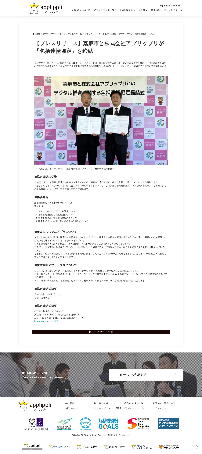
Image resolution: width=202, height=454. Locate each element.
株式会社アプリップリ (45, 34)
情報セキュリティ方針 (163, 403)
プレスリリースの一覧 (102, 331)
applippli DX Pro (81, 10)
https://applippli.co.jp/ (46, 321)
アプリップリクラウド (105, 10)
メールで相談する (133, 375)
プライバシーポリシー (134, 408)
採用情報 (155, 10)
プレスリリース (75, 34)
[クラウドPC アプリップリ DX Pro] (87, 447)
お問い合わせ (72, 408)
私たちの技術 (101, 403)
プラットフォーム (173, 10)
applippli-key (127, 10)
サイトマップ (159, 408)
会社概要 (143, 10)
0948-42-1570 (34, 373)
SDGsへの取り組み (133, 403)
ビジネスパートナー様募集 (108, 408)
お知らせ (61, 34)
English (177, 5)
